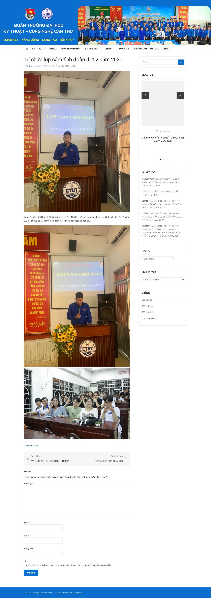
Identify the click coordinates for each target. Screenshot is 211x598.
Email (27, 535)
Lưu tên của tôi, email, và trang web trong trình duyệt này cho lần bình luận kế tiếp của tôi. (67, 564)
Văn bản (53, 48)
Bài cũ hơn (50, 458)
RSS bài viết (147, 306)
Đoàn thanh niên (70, 48)
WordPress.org (149, 318)
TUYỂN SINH (124, 48)
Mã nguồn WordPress (42, 592)
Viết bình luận (32, 445)
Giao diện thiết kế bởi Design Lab (68, 592)
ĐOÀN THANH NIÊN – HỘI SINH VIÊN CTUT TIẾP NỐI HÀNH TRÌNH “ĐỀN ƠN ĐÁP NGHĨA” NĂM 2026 (173, 141)
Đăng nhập (147, 299)
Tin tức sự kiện (173, 131)
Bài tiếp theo (109, 458)
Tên (26, 522)
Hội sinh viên (91, 48)
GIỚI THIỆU (37, 48)
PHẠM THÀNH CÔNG (59, 66)
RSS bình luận (148, 312)
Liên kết (109, 48)
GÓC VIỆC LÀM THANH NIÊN (146, 48)
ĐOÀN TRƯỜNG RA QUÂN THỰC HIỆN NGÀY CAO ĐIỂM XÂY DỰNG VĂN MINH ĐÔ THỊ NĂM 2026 (161, 182)
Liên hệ (166, 48)
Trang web (29, 548)
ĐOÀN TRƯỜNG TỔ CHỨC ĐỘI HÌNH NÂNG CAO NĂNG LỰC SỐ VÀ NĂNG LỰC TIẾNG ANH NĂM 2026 (162, 216)
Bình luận (29, 483)
